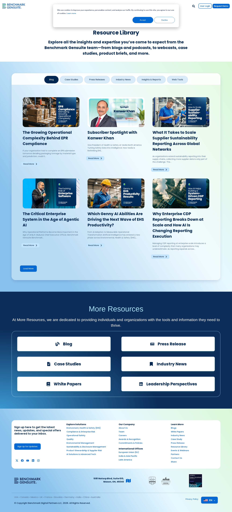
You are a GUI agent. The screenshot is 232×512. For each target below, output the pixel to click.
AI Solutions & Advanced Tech (81, 454)
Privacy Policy (192, 499)
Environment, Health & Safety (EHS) (83, 428)
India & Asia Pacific (128, 456)
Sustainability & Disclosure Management (86, 446)
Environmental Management (80, 443)
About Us (123, 428)
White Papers (177, 431)
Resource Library (179, 446)
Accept (143, 20)
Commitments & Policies (130, 443)
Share (174, 461)
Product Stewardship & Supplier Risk (84, 450)
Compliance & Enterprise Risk (80, 431)
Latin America (125, 459)
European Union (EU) (129, 452)
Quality (69, 439)
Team (121, 431)
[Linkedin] (33, 460)
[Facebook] (22, 460)
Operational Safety (75, 435)
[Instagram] (38, 460)
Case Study (176, 439)
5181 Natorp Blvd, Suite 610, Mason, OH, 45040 (109, 480)
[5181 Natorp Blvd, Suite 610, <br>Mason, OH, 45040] (128, 480)
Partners (175, 454)
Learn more (71, 13)
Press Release (177, 443)
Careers (123, 435)
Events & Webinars (180, 450)
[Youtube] (27, 460)
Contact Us (176, 458)
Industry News (178, 435)
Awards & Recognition (129, 439)
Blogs (173, 428)
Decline (164, 20)
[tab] (51, 79)
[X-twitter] (17, 460)
